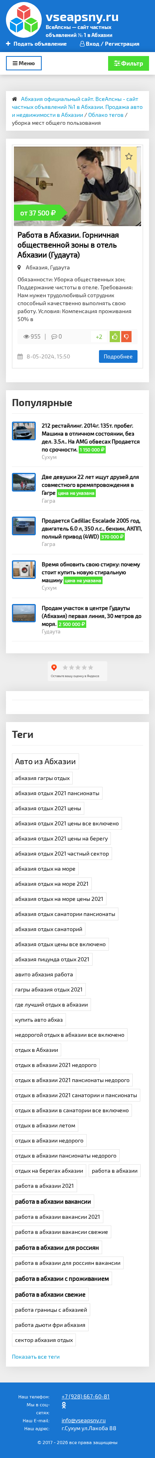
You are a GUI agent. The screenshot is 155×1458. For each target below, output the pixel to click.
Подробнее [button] (118, 356)
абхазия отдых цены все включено (60, 944)
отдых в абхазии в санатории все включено (72, 1110)
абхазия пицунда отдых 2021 (52, 959)
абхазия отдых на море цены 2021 (59, 898)
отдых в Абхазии (36, 1049)
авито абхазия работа (44, 974)
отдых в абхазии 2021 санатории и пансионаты (76, 1095)
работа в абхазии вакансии (53, 1201)
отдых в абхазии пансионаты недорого (65, 1155)
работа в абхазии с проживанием (62, 1278)
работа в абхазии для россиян (57, 1247)
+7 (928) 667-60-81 (86, 1396)
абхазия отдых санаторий (48, 929)
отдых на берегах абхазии (49, 1170)
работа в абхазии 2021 (44, 1185)
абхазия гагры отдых (42, 778)
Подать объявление (39, 43)
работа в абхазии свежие (50, 1294)
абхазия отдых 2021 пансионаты (57, 793)
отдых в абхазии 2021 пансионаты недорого (72, 1080)
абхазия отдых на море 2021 (52, 883)
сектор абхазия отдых (44, 1339)
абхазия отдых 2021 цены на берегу (61, 838)
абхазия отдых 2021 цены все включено (67, 823)
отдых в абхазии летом (45, 1125)
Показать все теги (36, 1356)
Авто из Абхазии (45, 761)
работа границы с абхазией (51, 1309)
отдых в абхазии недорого (49, 1140)
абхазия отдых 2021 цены (48, 808)
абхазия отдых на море (45, 868)
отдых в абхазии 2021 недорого (56, 1064)
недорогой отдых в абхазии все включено (69, 1034)
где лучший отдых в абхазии (51, 1004)
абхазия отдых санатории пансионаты (65, 913)
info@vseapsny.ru (84, 1420)
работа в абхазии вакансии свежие (61, 1231)
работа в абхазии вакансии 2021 (57, 1216)
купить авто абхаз (39, 1019)
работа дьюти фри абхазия (50, 1324)
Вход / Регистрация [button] (112, 43)
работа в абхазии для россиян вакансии (67, 1262)
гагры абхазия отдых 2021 (49, 989)
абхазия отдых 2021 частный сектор (62, 853)
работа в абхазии (115, 1170)
